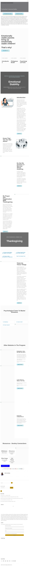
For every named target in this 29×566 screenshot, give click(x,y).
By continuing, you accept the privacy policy (11, 533)
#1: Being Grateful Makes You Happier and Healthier (7, 253)
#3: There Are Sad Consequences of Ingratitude (7, 256)
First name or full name (8, 525)
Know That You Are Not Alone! (7, 140)
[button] (7, 252)
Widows (4, 451)
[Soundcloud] (11, 561)
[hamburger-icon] (28, 0)
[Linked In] (5, 561)
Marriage (4, 458)
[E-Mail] (15, 561)
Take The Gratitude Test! (21, 256)
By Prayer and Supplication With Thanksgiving (7, 199)
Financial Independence (20, 416)
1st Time (12, 459)
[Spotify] (13, 561)
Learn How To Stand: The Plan (21, 380)
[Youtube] (7, 561)
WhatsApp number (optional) (8, 528)
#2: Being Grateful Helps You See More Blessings (20, 253)
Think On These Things (21, 263)
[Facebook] (2, 561)
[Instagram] (9, 561)
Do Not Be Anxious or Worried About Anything (21, 166)
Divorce (12, 451)
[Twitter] (3, 561)
